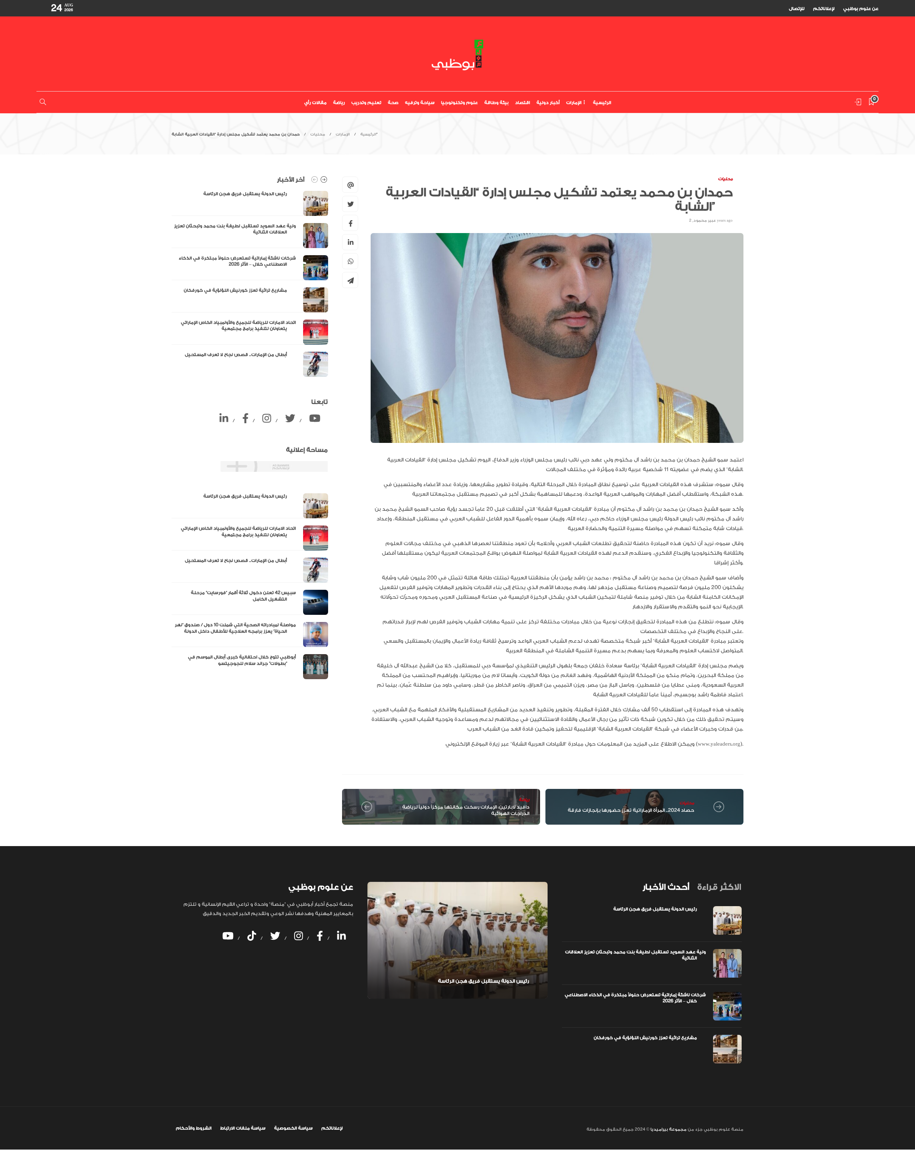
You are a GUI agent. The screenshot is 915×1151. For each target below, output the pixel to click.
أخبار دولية (548, 102)
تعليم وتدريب (366, 102)
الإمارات (574, 102)
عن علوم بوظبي (861, 8)
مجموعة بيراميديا (668, 1129)
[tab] (665, 887)
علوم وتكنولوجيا (459, 102)
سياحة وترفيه (420, 102)
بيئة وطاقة (496, 102)
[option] (250, 284)
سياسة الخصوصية (293, 1128)
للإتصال (797, 8)
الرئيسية (602, 102)
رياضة (339, 102)
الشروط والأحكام (194, 1128)
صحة (393, 102)
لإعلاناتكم (824, 8)
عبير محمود (704, 220)
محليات (317, 134)
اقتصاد (522, 102)
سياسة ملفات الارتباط (243, 1128)
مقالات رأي (315, 102)
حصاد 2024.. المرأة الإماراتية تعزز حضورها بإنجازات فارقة (631, 810)
